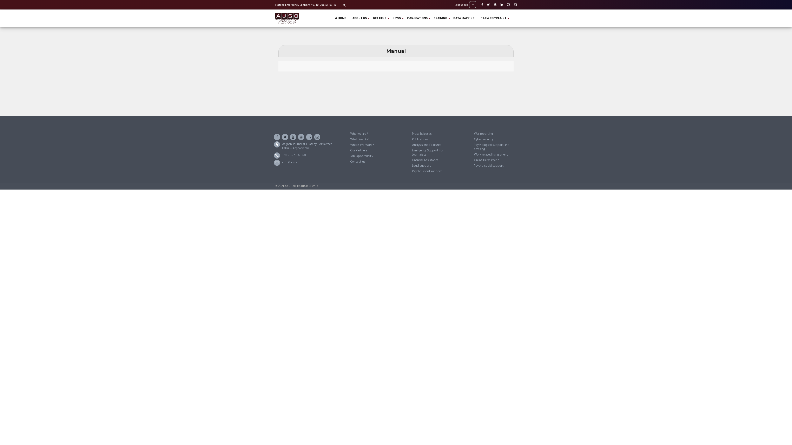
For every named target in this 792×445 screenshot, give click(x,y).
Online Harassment (486, 160)
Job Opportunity (361, 156)
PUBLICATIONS (417, 18)
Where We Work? (362, 145)
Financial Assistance (425, 160)
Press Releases (422, 134)
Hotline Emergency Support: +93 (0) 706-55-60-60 (306, 5)
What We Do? (359, 139)
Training (440, 18)
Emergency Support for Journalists (427, 153)
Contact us (357, 162)
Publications (420, 139)
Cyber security (483, 139)
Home (341, 18)
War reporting (483, 134)
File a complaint (493, 18)
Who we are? (359, 134)
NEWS (396, 18)
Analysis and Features (426, 145)
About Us (359, 18)
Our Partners (358, 151)
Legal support (421, 166)
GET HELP (379, 18)
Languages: (462, 5)
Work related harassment (491, 155)
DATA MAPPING (464, 18)
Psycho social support (427, 171)
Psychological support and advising (491, 147)
